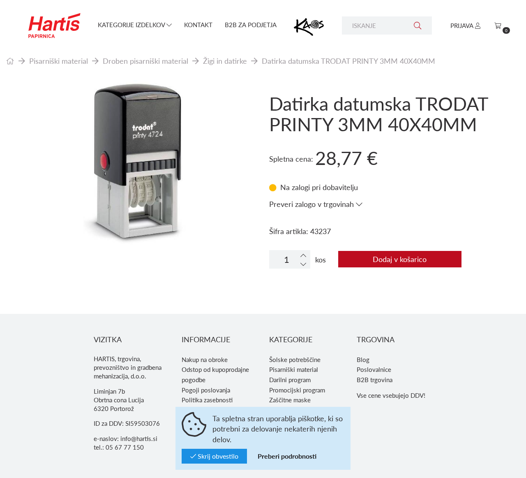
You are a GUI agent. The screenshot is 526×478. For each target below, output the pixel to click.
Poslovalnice (374, 369)
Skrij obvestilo (217, 456)
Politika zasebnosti (207, 400)
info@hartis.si (138, 438)
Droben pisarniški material (145, 61)
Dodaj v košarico (400, 259)
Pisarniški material (58, 61)
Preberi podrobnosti (287, 456)
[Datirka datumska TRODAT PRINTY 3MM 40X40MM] (131, 162)
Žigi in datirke (225, 61)
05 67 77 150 (125, 447)
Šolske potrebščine (295, 359)
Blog (363, 359)
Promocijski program (297, 390)
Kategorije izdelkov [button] (132, 25)
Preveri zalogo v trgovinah (312, 204)
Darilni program (290, 380)
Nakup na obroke (205, 359)
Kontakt (198, 25)
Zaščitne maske (290, 400)
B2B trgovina (374, 380)
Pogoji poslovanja (206, 390)
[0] (497, 25)
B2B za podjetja (251, 25)
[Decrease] (303, 264)
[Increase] (303, 255)
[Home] (10, 61)
